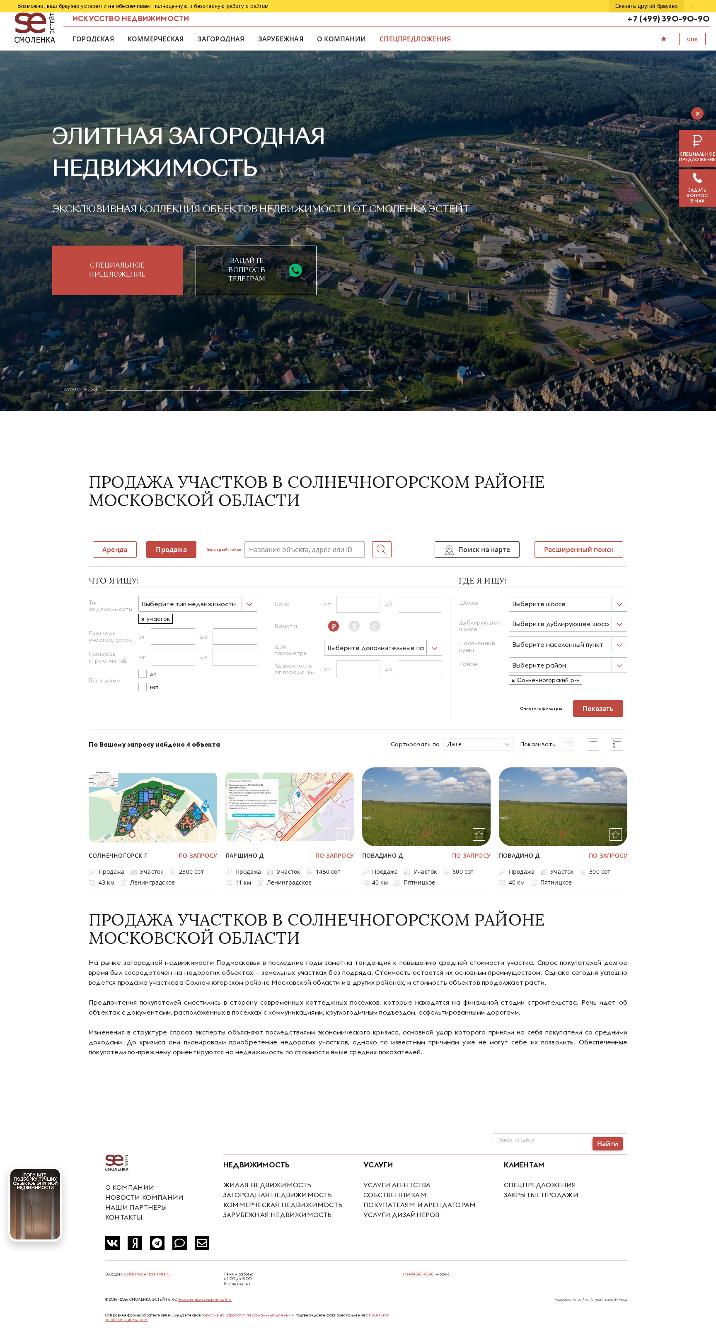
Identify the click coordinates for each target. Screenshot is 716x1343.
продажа (171, 549)
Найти (607, 1143)
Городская (93, 38)
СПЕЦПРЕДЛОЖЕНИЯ (540, 1185)
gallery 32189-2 (173, 834)
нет (154, 687)
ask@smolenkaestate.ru (147, 1274)
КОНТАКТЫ (124, 1217)
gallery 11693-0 (563, 834)
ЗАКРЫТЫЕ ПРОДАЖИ (541, 1195)
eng (692, 39)
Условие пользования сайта (205, 1299)
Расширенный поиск (579, 549)
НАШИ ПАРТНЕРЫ (136, 1207)
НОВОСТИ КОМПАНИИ (144, 1197)
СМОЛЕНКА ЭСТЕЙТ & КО (116, 1163)
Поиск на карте (483, 549)
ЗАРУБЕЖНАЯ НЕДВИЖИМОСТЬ (277, 1214)
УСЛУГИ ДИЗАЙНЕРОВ (401, 1214)
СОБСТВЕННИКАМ (394, 1195)
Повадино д (382, 855)
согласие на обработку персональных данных (246, 1315)
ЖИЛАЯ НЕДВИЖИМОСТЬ (267, 1185)
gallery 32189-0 (132, 834)
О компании (341, 38)
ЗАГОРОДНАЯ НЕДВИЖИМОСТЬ (277, 1195)
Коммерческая (156, 38)
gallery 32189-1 (153, 834)
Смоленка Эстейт (35, 28)
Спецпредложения (415, 38)
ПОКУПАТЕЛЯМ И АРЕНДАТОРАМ (419, 1205)
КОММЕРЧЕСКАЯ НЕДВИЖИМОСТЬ (282, 1205)
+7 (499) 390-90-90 (668, 18)
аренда (114, 549)
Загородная (221, 38)
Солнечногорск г (118, 855)
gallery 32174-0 (279, 834)
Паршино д (244, 855)
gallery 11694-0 (426, 834)
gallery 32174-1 (300, 834)
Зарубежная (280, 38)
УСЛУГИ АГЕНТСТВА (397, 1185)
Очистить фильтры (541, 708)
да (153, 673)
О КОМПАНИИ (129, 1187)
